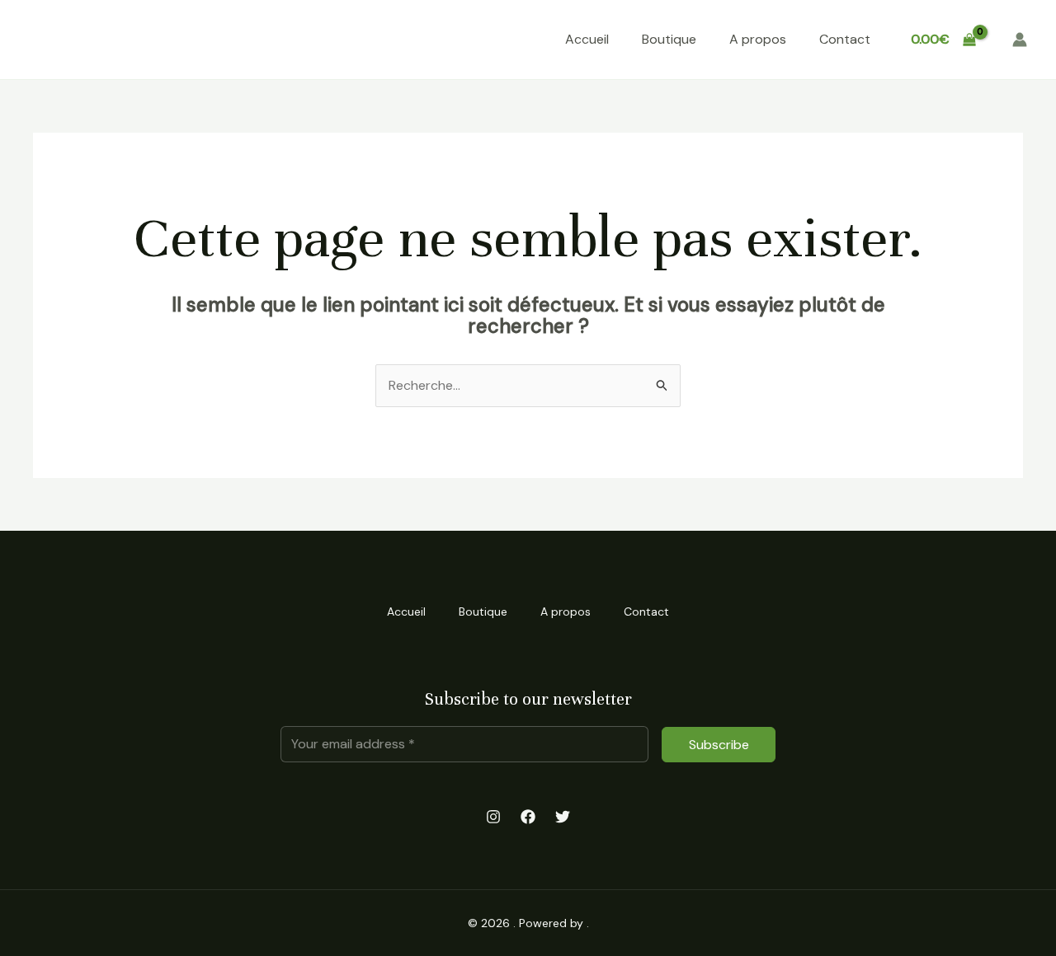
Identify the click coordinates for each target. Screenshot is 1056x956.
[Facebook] (528, 816)
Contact (844, 39)
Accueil (587, 39)
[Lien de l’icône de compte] (1019, 39)
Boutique (669, 39)
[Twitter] (562, 816)
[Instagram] (493, 816)
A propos (757, 39)
